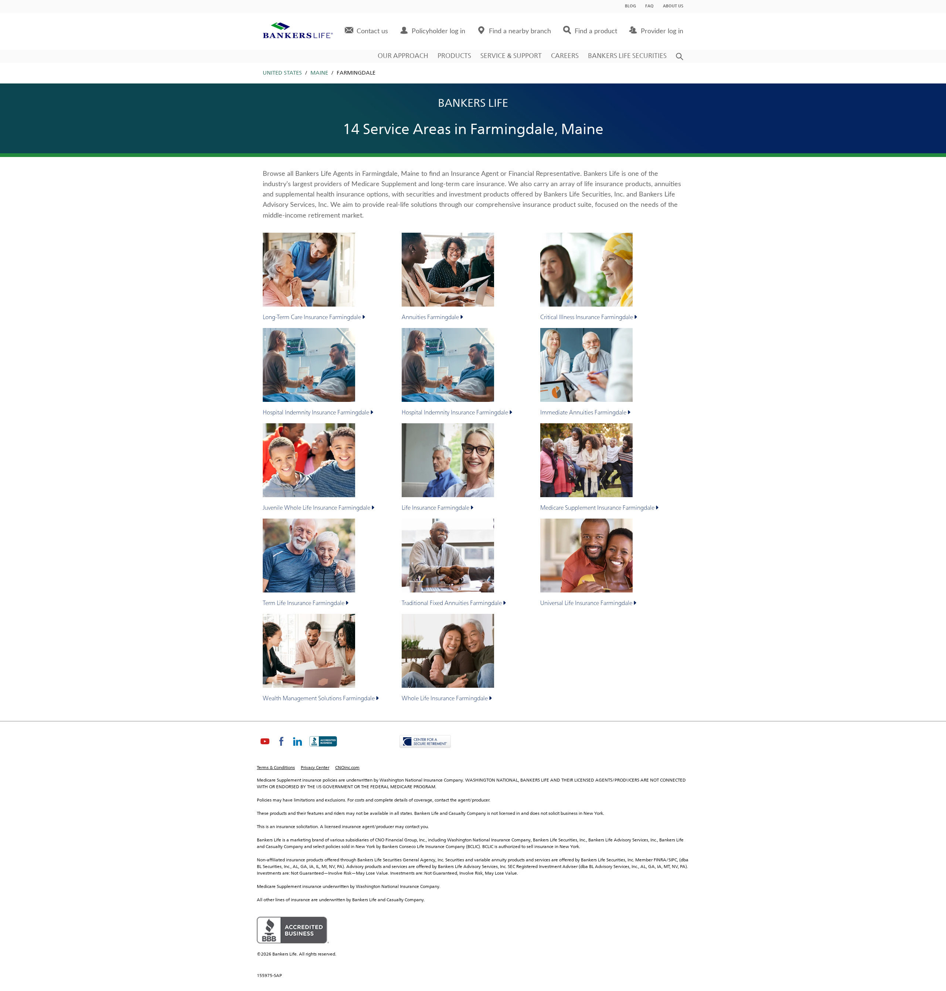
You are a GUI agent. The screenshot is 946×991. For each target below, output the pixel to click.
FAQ (649, 6)
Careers (565, 56)
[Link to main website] (298, 31)
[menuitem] (366, 31)
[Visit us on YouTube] (265, 747)
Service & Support (511, 56)
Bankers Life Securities (627, 56)
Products (454, 56)
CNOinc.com (347, 768)
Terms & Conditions (276, 768)
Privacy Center (315, 768)
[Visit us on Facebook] (281, 747)
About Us (673, 6)
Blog (630, 6)
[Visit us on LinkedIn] (297, 747)
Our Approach (403, 56)
